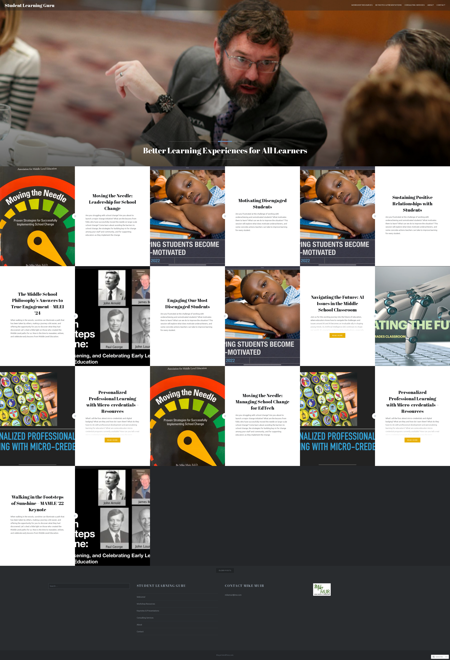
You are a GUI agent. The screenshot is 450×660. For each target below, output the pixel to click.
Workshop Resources (362, 5)
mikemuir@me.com (233, 595)
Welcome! (141, 597)
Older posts (225, 570)
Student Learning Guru (29, 5)
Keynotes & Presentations (388, 5)
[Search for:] (89, 586)
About (431, 5)
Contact (441, 5)
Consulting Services (415, 5)
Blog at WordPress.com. (225, 655)
